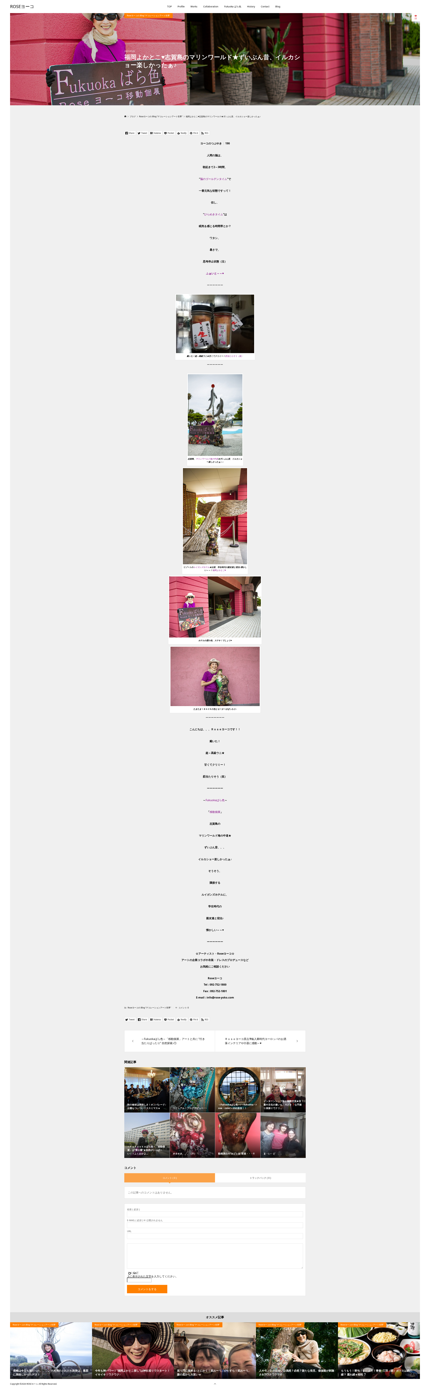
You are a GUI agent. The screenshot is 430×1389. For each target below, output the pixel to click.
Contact (265, 6)
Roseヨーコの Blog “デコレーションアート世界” (148, 15)
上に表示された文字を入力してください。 (152, 1276)
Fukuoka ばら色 (232, 6)
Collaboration (210, 6)
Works (193, 6)
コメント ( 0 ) (170, 1177)
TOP (169, 6)
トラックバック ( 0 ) (260, 1177)
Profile (181, 6)
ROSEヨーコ (22, 6)
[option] (51, 1350)
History (251, 6)
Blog (277, 6)
